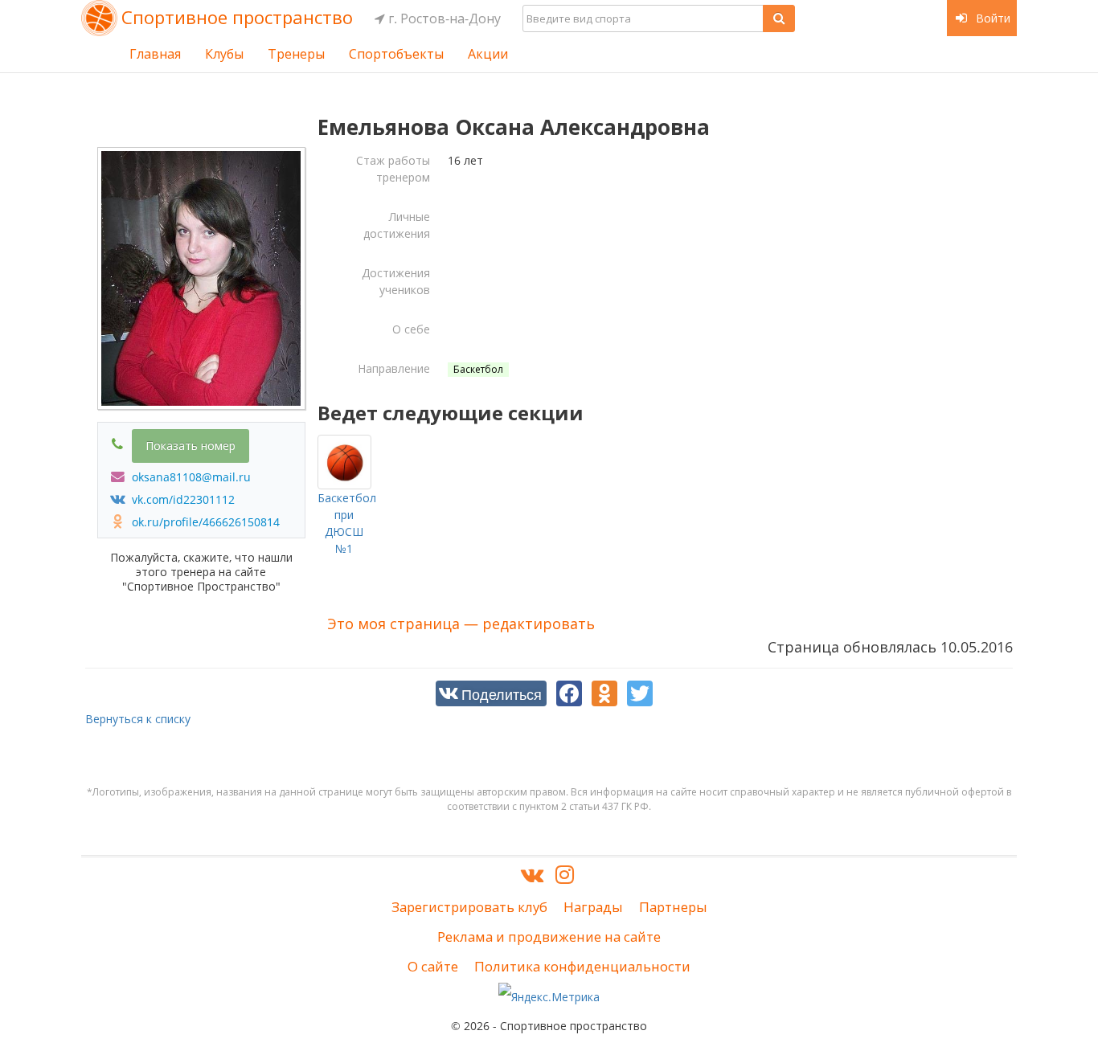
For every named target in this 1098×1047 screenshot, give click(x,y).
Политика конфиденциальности (582, 966)
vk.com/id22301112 (182, 499)
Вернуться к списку (138, 718)
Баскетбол (478, 369)
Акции (488, 54)
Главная (155, 54)
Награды (593, 907)
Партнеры (673, 907)
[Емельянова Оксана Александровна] (201, 278)
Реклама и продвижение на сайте (549, 936)
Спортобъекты (396, 54)
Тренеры (296, 54)
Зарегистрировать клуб (469, 907)
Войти (991, 18)
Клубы (224, 54)
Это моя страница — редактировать (461, 623)
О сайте (433, 966)
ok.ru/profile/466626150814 (204, 522)
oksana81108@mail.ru (190, 477)
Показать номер (190, 445)
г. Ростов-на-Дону (443, 18)
